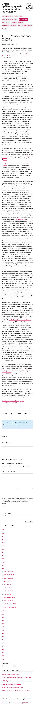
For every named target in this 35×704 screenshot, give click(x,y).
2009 (3, 565)
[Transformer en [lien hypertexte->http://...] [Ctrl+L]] (8, 471)
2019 (3, 636)
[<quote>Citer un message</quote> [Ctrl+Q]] (11, 471)
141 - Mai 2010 (8, 584)
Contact (20, 703)
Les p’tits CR (6, 22)
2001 (3, 539)
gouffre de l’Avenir (21, 219)
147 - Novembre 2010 (10, 604)
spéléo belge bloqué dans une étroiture (20, 320)
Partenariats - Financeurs (9, 25)
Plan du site (5, 703)
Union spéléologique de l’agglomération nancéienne (12, 7)
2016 (3, 627)
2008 (3, 562)
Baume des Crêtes (10, 163)
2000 (3, 536)
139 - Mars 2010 (8, 578)
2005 (3, 552)
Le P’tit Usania (23, 19)
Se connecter (13, 703)
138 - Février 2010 (9, 575)
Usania (4, 29)
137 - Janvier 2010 (9, 571)
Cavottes (4, 165)
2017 (3, 630)
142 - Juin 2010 (8, 587)
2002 (3, 542)
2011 (3, 611)
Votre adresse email (7, 443)
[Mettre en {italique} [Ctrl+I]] (6, 471)
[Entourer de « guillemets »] (14, 471)
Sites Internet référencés (25, 25)
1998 (3, 530)
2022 (3, 646)
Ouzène (5, 160)
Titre (3, 507)
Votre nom (5, 436)
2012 (3, 614)
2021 (3, 643)
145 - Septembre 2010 (10, 597)
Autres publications (7, 16)
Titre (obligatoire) (7, 456)
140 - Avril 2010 (8, 581)
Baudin (26, 163)
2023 (3, 649)
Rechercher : (5, 663)
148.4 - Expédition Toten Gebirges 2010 (12, 687)
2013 (3, 617)
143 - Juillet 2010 (8, 591)
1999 (3, 533)
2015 (3, 624)
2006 (3, 555)
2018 (3, 633)
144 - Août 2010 (8, 594)
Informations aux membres (9, 19)
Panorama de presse (17, 22)
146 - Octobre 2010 (9, 600)
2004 (3, 549)
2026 (3, 659)
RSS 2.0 (25, 703)
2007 (3, 559)
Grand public (18, 16)
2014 (3, 620)
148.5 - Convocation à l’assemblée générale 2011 (15, 690)
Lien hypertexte (6, 513)
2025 (3, 656)
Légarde (21, 163)
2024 (3, 652)
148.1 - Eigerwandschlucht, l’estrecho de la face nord (16, 677)
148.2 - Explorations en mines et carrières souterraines (17, 681)
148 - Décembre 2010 (10, 607)
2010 (3, 568)
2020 (3, 639)
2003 (3, 546)
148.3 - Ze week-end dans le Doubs (12, 684)
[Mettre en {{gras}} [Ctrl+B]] (3, 471)
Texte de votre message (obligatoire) (12, 463)
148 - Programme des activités (10, 674)
